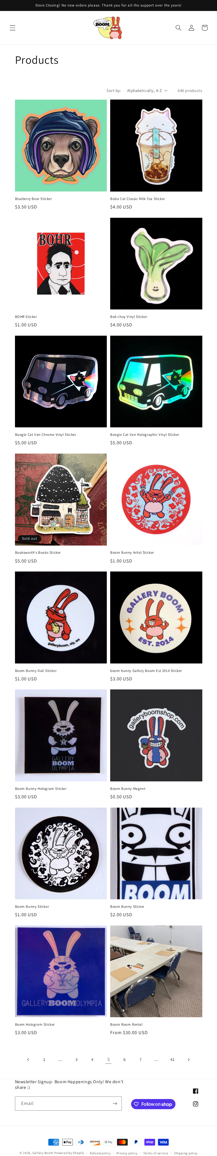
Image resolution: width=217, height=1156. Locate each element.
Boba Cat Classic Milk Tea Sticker (137, 199)
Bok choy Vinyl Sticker (128, 317)
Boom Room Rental (126, 1024)
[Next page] (188, 1059)
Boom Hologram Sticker (35, 1024)
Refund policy (100, 1153)
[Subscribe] (114, 1103)
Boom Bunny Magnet (127, 788)
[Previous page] (28, 1059)
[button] (12, 27)
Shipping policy (186, 1153)
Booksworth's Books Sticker (38, 552)
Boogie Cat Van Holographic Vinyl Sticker (144, 434)
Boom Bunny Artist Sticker (132, 552)
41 (172, 1059)
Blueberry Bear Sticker (33, 199)
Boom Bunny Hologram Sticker (41, 788)
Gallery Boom (42, 1153)
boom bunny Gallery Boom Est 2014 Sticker (146, 671)
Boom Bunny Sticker (32, 906)
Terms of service (155, 1153)
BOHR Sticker (26, 317)
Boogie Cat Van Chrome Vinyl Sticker (45, 434)
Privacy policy (126, 1153)
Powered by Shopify (69, 1153)
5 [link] (108, 1059)
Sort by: (114, 90)
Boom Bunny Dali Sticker (36, 671)
